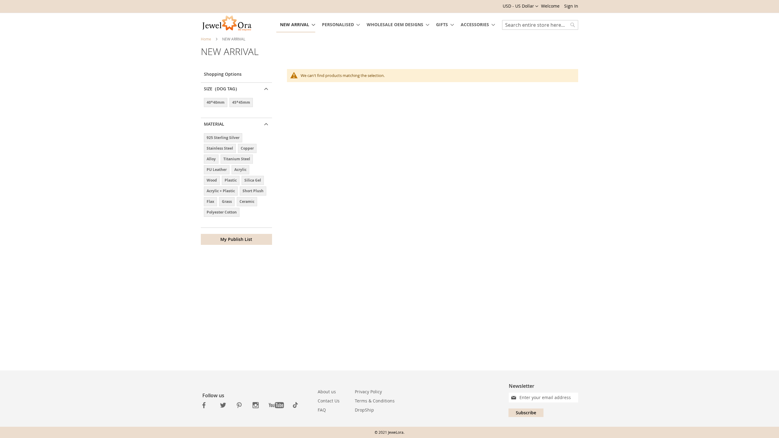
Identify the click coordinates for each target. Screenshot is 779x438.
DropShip (364, 410)
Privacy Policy (368, 392)
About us (327, 392)
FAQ (322, 410)
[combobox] (540, 25)
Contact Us (329, 401)
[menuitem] (295, 25)
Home (206, 38)
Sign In (571, 6)
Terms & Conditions (375, 401)
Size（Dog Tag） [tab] (221, 89)
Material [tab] (214, 124)
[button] (520, 6)
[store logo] (227, 23)
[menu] (386, 25)
